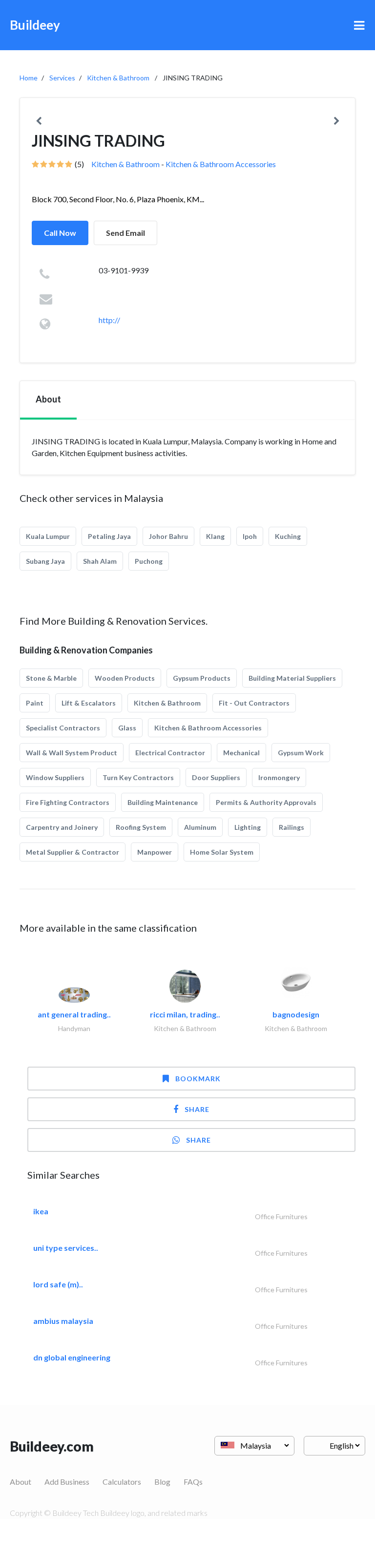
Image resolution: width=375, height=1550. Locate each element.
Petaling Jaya (109, 536)
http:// (109, 320)
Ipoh (250, 536)
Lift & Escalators (89, 703)
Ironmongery (279, 777)
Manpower (154, 852)
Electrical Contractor (170, 752)
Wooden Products (125, 678)
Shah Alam (100, 561)
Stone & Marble (51, 678)
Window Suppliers (55, 777)
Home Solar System (221, 852)
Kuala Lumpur (48, 536)
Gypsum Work (301, 752)
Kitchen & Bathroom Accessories (221, 164)
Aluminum (200, 827)
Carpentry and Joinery (62, 827)
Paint (34, 703)
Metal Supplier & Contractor (72, 852)
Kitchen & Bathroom (118, 78)
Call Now (60, 232)
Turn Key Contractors (138, 777)
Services (62, 78)
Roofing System (141, 827)
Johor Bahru (168, 536)
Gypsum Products (201, 678)
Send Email (125, 232)
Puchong (149, 561)
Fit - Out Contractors (254, 703)
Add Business (66, 1481)
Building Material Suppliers (292, 678)
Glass (127, 728)
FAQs (193, 1481)
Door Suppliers (216, 777)
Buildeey (35, 25)
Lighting (247, 827)
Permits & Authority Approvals (266, 802)
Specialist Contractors (63, 728)
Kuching (288, 536)
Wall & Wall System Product (71, 752)
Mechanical (241, 752)
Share (197, 1109)
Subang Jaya (45, 561)
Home (29, 78)
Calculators (122, 1481)
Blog (162, 1481)
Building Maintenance (162, 802)
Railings (291, 827)
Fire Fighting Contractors (67, 802)
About (20, 1481)
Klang (215, 536)
